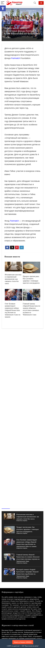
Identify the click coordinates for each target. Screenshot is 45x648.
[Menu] (2, 3)
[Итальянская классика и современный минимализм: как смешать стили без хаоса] (13, 263)
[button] (3, 8)
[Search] (34, 3)
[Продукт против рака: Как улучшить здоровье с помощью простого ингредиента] (31, 263)
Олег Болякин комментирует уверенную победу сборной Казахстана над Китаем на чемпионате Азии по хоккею (12, 310)
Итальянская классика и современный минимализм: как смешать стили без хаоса (13, 279)
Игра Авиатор (41, 3)
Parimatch (15, 58)
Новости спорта (21, 10)
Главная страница (9, 10)
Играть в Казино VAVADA (23, 642)
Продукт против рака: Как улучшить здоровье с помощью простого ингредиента (27, 529)
